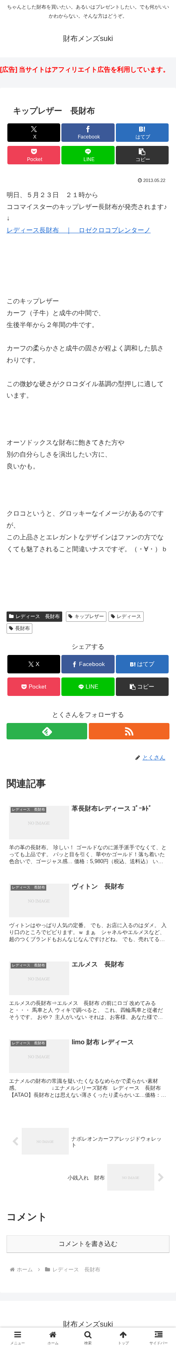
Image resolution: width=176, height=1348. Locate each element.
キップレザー (89, 616)
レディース (129, 616)
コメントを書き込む (88, 1243)
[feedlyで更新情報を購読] (47, 731)
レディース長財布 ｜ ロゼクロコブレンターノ (79, 230)
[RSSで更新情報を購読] (129, 731)
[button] (142, 155)
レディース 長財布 (38, 616)
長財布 (22, 628)
